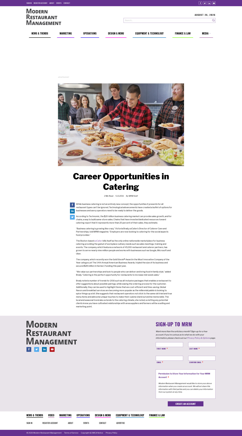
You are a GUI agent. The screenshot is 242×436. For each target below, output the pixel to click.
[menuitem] (29, 3)
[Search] (213, 20)
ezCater (98, 241)
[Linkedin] (209, 3)
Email (159, 362)
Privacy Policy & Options (198, 338)
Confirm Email (195, 362)
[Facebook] (200, 3)
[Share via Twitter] (72, 217)
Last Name (193, 348)
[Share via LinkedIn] (72, 211)
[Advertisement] (121, 58)
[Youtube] (214, 3)
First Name (161, 348)
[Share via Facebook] (72, 205)
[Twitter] (205, 3)
